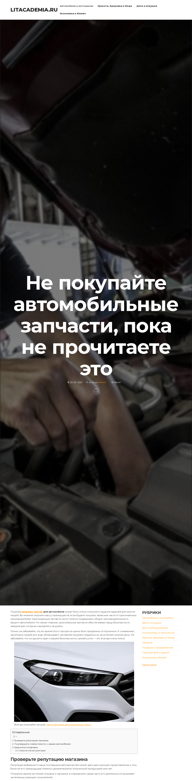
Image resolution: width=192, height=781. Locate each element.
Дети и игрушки (146, 6)
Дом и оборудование (155, 627)
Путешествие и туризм (156, 652)
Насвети (147, 642)
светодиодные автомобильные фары (68, 724)
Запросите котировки (26, 747)
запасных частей (32, 611)
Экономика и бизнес (73, 13)
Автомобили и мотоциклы (76, 6)
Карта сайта (149, 664)
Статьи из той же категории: (32, 750)
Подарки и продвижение (157, 647)
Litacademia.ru (34, 10)
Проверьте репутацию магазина (31, 740)
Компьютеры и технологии (158, 632)
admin (102, 382)
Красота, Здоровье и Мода (115, 6)
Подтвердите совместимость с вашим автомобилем (42, 744)
